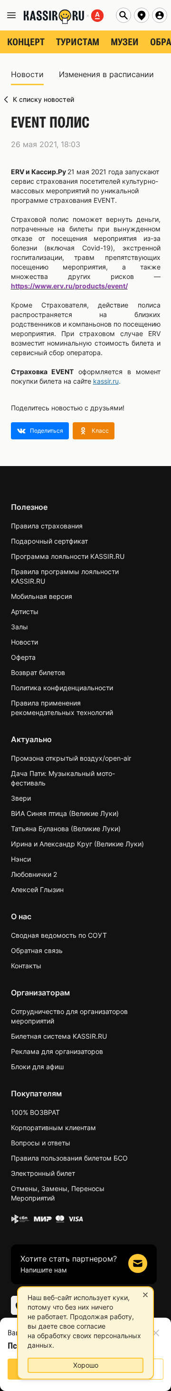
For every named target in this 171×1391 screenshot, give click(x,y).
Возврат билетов (38, 672)
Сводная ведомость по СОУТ (59, 935)
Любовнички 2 (34, 874)
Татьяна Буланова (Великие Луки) (66, 829)
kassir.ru (106, 381)
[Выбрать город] (141, 15)
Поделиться (46, 430)
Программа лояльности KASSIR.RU (67, 556)
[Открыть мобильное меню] (11, 15)
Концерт (26, 42)
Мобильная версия (41, 596)
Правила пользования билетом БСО (69, 1158)
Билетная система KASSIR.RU (59, 1036)
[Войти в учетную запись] (159, 15)
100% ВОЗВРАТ (35, 1112)
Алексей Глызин (37, 889)
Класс (100, 430)
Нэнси (21, 859)
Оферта (23, 657)
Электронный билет (43, 1173)
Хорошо (85, 1365)
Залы (19, 627)
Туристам (77, 42)
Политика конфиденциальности (62, 688)
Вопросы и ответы (40, 1143)
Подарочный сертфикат (49, 541)
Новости (24, 642)
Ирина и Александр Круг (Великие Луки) (77, 844)
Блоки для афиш (37, 1067)
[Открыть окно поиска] (123, 15)
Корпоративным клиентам (53, 1127)
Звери (21, 798)
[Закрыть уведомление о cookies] (145, 1294)
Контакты (26, 966)
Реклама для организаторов (57, 1051)
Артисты (24, 611)
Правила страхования (47, 526)
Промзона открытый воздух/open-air (71, 758)
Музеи (125, 42)
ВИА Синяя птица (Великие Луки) (65, 813)
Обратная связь (37, 950)
